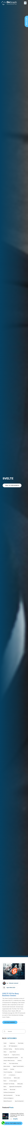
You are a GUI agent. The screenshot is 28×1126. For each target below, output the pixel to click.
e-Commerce (12, 1075)
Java (5, 1046)
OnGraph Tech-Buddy (9, 1083)
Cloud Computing (8, 1072)
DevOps (12, 1069)
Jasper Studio (12, 1051)
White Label (17, 1077)
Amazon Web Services (9, 1060)
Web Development (8, 1095)
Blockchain (12, 1089)
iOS (22, 1057)
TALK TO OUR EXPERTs (12, 485)
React (5, 1080)
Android (19, 1060)
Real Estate (20, 1043)
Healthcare (12, 1043)
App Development (19, 1101)
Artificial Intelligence (8, 1098)
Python (5, 1089)
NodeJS (5, 1069)
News (5, 1086)
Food (5, 1063)
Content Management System (11, 1057)
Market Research (8, 1101)
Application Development (15, 1086)
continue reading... (10, 1022)
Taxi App (17, 1095)
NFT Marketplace (13, 1046)
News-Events (7, 1066)
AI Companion (18, 1072)
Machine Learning (19, 1049)
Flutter (5, 1043)
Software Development (9, 1092)
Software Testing (8, 1049)
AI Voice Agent (13, 1080)
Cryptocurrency (16, 1054)
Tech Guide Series (13, 1063)
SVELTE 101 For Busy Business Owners (10, 995)
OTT (5, 1075)
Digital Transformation (18, 1066)
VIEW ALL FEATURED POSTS (12, 1123)
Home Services (7, 1077)
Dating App (20, 1083)
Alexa (5, 1051)
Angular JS (6, 1054)
